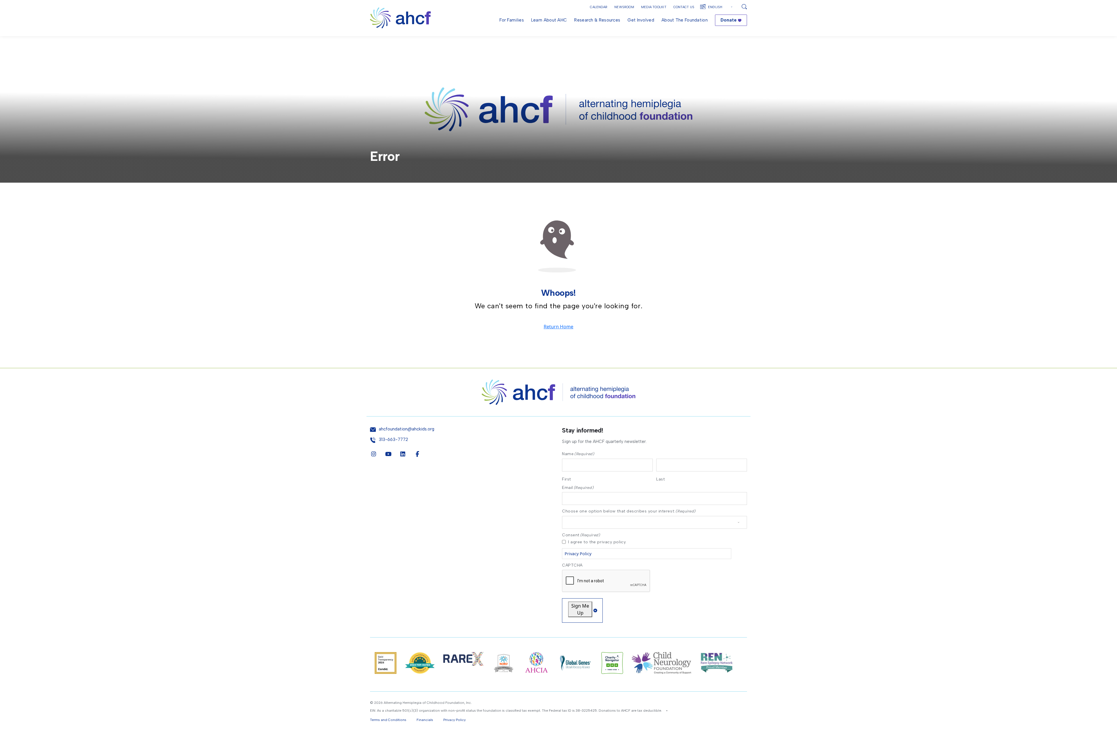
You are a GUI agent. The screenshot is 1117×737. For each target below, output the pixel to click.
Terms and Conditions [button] (388, 720)
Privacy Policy (578, 553)
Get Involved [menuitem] (640, 20)
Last (660, 479)
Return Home (558, 326)
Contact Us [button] (683, 7)
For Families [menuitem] (511, 20)
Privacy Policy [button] (454, 720)
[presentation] (606, 581)
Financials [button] (425, 720)
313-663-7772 (393, 439)
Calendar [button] (598, 7)
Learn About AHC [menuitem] (549, 20)
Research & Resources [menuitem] (597, 20)
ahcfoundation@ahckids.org (406, 429)
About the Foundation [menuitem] (684, 20)
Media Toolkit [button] (653, 7)
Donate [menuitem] (729, 20)
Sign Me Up (580, 609)
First (566, 479)
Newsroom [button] (624, 7)
